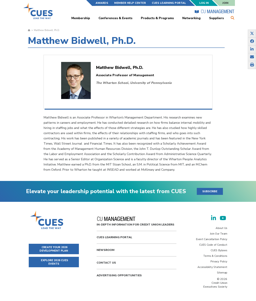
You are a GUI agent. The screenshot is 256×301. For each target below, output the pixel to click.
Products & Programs (157, 18)
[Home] (38, 11)
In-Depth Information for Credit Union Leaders (135, 225)
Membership (80, 18)
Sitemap (222, 272)
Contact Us (106, 263)
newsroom (106, 250)
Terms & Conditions (215, 256)
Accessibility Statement (212, 267)
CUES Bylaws (219, 250)
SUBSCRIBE (209, 191)
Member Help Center (130, 3)
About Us (221, 228)
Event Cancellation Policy (211, 239)
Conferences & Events (115, 18)
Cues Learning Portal (114, 237)
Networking (191, 18)
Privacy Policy (218, 261)
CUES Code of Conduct (213, 245)
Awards (102, 3)
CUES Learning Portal (169, 3)
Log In (204, 3)
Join (225, 3)
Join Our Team (218, 233)
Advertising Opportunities (119, 275)
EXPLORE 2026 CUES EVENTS (54, 262)
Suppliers (216, 18)
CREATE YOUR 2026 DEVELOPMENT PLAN (54, 248)
